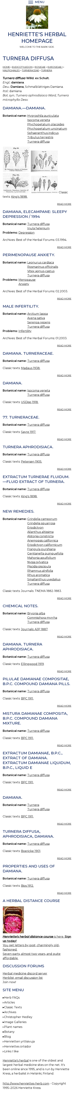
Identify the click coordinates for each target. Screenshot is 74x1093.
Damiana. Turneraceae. (28, 353)
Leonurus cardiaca (40, 262)
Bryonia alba (36, 613)
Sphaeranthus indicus (43, 133)
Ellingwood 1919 (32, 664)
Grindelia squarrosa (41, 523)
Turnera (46, 70)
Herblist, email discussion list (23, 978)
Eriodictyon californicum (44, 545)
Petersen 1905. (31, 461)
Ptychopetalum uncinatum (47, 128)
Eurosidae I (55, 67)
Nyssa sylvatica (37, 562)
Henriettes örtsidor (17, 1046)
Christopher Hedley (18, 1017)
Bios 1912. (27, 885)
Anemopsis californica (42, 540)
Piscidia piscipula (39, 566)
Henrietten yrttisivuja (19, 1041)
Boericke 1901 (30, 851)
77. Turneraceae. (21, 417)
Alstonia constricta (40, 536)
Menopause (27, 279)
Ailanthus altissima (40, 532)
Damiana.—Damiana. (24, 108)
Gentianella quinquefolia (45, 553)
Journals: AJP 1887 (34, 629)
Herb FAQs (12, 997)
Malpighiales (11, 70)
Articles (9, 1002)
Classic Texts (13, 1007)
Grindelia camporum (42, 519)
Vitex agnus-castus (40, 271)
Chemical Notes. (20, 606)
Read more (64, 204)
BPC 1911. (27, 698)
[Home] (37, 18)
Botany (9, 1031)
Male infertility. (21, 306)
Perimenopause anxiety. (29, 255)
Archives (10, 1012)
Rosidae (40, 67)
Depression (26, 232)
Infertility (24, 331)
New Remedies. (18, 511)
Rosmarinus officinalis (42, 267)
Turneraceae (30, 70)
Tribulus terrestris (40, 137)
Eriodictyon (35, 527)
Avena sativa (36, 318)
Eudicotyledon (22, 67)
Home (6, 67)
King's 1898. (19, 196)
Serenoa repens (38, 322)
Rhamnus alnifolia (40, 570)
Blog (7, 1036)
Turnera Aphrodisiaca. (28, 447)
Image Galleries (15, 1022)
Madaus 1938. (30, 368)
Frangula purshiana (41, 549)
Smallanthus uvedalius (43, 579)
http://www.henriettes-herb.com (26, 1083)
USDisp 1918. (29, 402)
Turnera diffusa (38, 141)
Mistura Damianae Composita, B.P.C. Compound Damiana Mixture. (35, 718)
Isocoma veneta (38, 120)
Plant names (13, 1027)
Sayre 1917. (28, 432)
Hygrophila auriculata (43, 115)
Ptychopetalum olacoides (45, 124)
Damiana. (12, 383)
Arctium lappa (37, 313)
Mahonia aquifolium (41, 558)
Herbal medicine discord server (25, 973)
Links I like (11, 1051)
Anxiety (23, 284)
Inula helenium (38, 228)
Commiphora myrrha (42, 617)
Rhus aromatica (38, 575)
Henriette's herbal (16, 1060)
